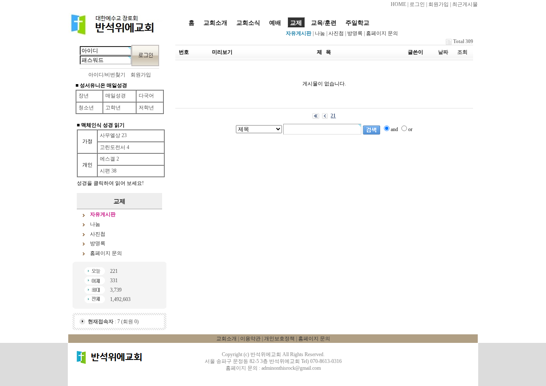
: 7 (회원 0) (113, 322)
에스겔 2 (109, 159)
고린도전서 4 (114, 147)
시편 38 (108, 171)
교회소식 (248, 23)
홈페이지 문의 (382, 33)
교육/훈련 (324, 23)
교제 (296, 23)
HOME (398, 4)
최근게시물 (465, 4)
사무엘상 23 (113, 135)
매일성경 (115, 96)
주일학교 (357, 23)
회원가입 (438, 4)
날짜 (443, 52)
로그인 (417, 4)
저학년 (146, 108)
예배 (275, 23)
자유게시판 (298, 33)
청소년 (86, 108)
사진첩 (336, 33)
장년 (83, 96)
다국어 (146, 96)
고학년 (113, 108)
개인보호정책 (279, 339)
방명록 (355, 33)
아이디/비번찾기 (106, 75)
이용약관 (250, 339)
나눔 (320, 33)
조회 (462, 52)
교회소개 (215, 23)
